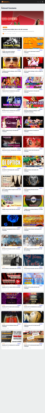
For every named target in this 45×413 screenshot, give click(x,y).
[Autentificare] (40, 2)
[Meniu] (42, 2)
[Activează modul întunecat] (38, 2)
